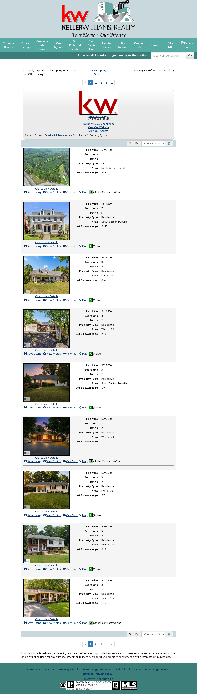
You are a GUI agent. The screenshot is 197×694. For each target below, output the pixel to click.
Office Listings (25, 45)
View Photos (53, 192)
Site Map (88, 673)
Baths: (94, 159)
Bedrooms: (91, 154)
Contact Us (139, 45)
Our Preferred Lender (75, 45)
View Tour (71, 192)
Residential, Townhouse (58, 135)
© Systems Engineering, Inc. (98, 679)
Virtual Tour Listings (146, 669)
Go (190, 55)
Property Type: (88, 163)
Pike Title (170, 45)
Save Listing (34, 192)
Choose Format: (34, 135)
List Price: (92, 150)
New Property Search (98, 72)
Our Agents (58, 45)
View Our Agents (98, 131)
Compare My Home (42, 45)
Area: (95, 168)
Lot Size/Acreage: (87, 172)
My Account (123, 45)
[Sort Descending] (169, 143)
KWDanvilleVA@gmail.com (98, 123)
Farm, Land (79, 135)
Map (84, 192)
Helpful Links (107, 45)
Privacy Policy (103, 673)
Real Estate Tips (92, 45)
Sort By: (134, 143)
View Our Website (98, 127)
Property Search (8, 45)
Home (155, 45)
